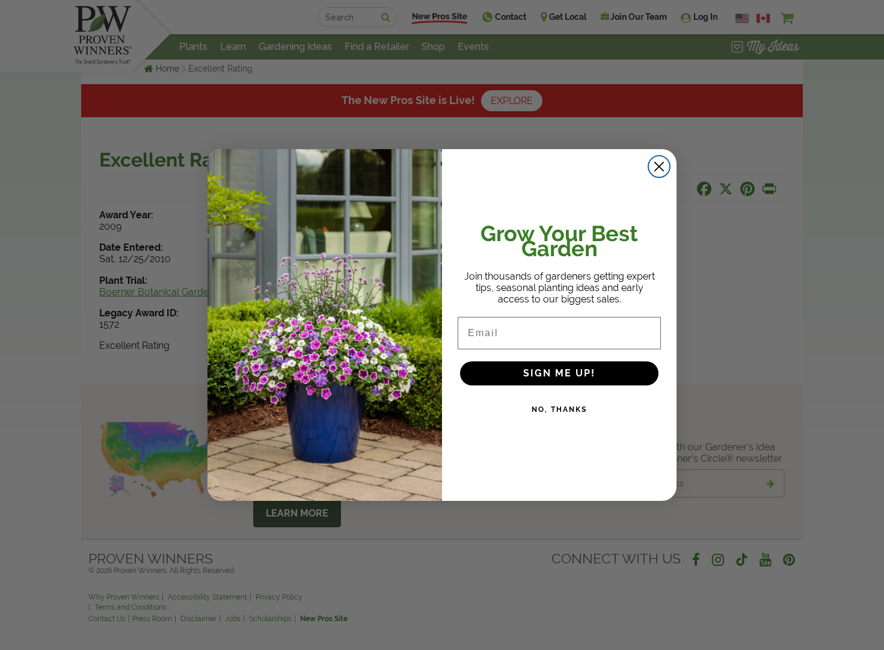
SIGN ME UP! (559, 373)
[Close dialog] (659, 166)
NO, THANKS (559, 409)
